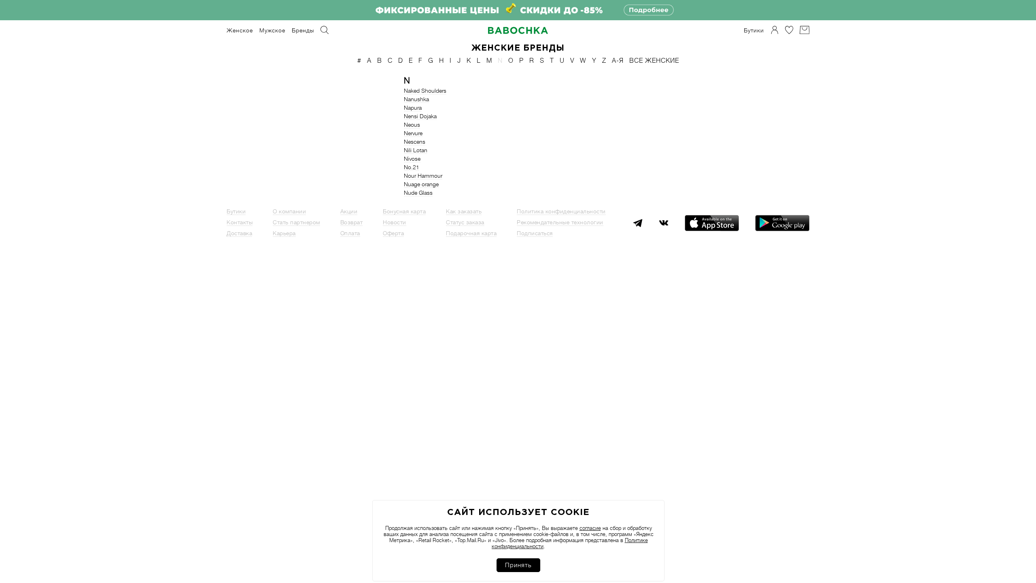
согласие (590, 528)
